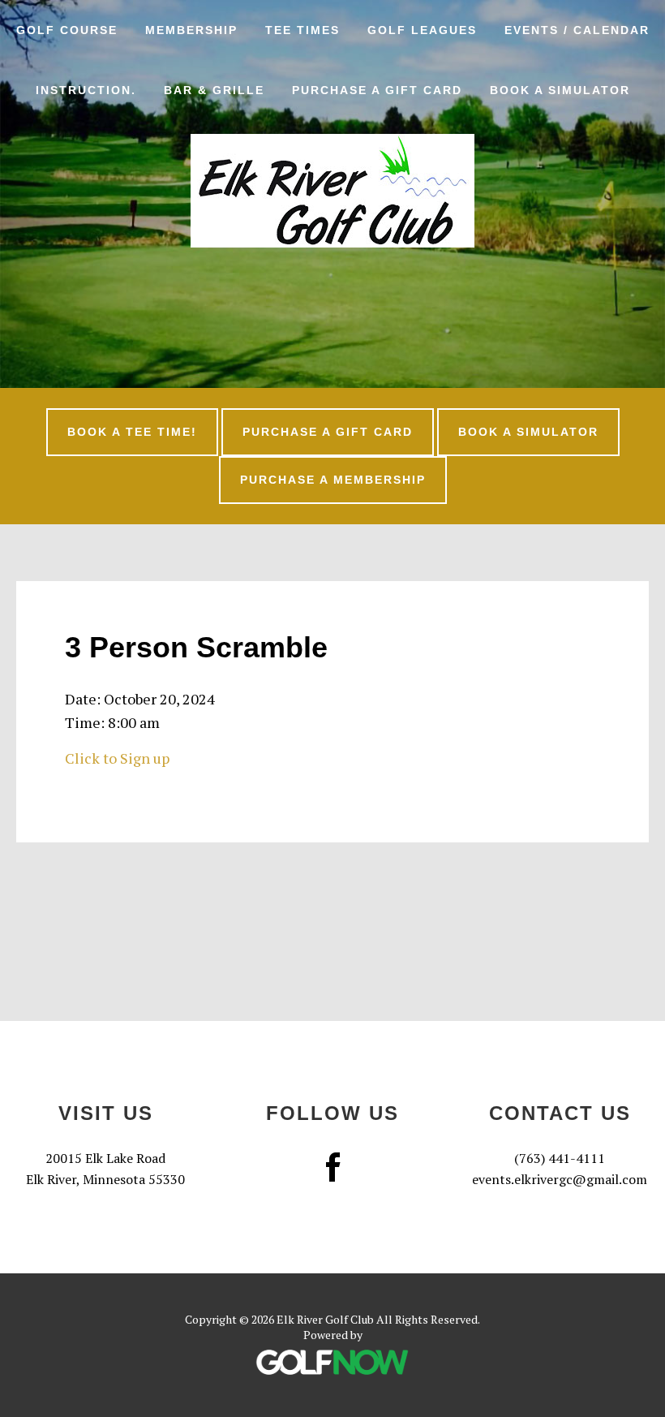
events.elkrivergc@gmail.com (559, 1179)
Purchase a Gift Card (327, 431)
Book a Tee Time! (132, 431)
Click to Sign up (117, 758)
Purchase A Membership (333, 479)
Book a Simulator (528, 431)
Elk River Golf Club (332, 191)
